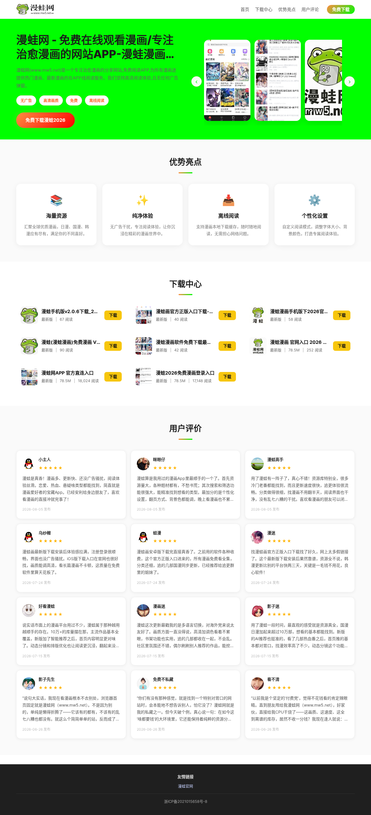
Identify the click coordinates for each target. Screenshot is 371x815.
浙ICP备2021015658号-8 (185, 801)
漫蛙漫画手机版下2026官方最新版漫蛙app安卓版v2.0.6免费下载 (300, 311)
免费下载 (341, 9)
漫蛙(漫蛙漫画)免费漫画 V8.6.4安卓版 (71, 342)
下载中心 (263, 9)
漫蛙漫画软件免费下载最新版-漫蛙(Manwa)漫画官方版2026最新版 (185, 342)
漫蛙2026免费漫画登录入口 (185, 373)
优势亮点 (287, 9)
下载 (113, 315)
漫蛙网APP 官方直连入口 (67, 373)
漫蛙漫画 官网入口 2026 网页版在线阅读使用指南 (300, 342)
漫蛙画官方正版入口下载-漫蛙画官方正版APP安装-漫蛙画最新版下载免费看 (185, 311)
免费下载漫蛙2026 (46, 120)
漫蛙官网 (185, 786)
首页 (245, 9)
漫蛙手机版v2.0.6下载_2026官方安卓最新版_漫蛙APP (71, 311)
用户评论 (310, 9)
